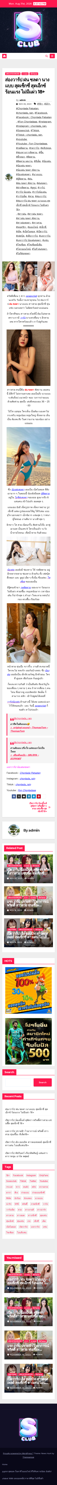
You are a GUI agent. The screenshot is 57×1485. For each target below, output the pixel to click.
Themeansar (28, 1457)
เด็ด (44, 1221)
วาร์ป (45, 1204)
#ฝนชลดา (42, 183)
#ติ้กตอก (20, 156)
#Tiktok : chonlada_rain (29, 134)
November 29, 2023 (21, 1288)
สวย (20, 1209)
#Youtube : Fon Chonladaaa (31, 143)
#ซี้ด (41, 152)
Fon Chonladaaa (27, 790)
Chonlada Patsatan (30, 772)
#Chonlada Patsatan (27, 108)
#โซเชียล (21, 244)
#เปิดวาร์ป (41, 231)
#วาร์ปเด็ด (21, 196)
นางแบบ (25, 74)
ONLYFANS (12, 929)
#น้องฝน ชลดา (23, 165)
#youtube (21, 139)
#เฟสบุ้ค (20, 235)
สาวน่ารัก (41, 1209)
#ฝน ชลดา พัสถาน (25, 183)
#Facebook (41, 112)
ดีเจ (16, 1192)
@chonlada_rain (23, 718)
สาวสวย (10, 1215)
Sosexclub (11, 1181)
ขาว (18, 1187)
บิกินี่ (17, 1204)
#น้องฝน (46, 161)
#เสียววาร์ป (32, 235)
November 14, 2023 (20, 1388)
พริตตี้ (24, 1204)
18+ (8, 1175)
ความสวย (43, 1187)
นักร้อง (17, 1198)
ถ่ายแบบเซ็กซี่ (38, 1192)
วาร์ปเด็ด (10, 1209)
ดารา (26, 897)
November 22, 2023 (21, 1321)
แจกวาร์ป (35, 1226)
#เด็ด (18, 231)
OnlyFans (43, 1175)
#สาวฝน (22, 213)
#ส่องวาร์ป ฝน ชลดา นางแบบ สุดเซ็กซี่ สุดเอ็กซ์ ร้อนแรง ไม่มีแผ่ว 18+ (33, 205)
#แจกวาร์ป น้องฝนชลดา (28, 240)
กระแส (9, 1187)
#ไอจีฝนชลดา (23, 253)
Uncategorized (13, 74)
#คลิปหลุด (45, 148)
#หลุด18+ (21, 227)
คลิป (34, 1187)
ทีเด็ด (8, 1198)
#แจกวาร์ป (44, 235)
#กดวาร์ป (34, 148)
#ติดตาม (30, 156)
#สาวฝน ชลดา (35, 213)
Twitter (33, 1181)
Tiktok (23, 1181)
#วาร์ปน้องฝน (39, 191)
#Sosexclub (22, 130)
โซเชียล (10, 1232)
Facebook (18, 1175)
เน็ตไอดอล (33, 74)
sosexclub (31, 296)
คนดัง (25, 1187)
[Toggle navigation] (52, 56)
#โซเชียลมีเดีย (34, 244)
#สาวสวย (37, 222)
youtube (44, 1181)
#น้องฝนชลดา (23, 174)
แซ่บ (45, 1226)
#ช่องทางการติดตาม (26, 152)
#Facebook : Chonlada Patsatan (34, 117)
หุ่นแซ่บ (20, 1221)
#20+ (47, 103)
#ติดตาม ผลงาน (24, 161)
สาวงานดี (29, 1209)
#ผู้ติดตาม (21, 178)
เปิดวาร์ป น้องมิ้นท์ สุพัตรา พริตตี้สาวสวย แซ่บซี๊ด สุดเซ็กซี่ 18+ (38, 807)
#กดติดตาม (22, 148)
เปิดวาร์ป (23, 1226)
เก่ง (28, 1221)
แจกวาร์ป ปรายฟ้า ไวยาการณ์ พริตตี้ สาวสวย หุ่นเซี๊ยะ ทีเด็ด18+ (28, 905)
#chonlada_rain (24, 112)
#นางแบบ (37, 174)
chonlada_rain (27, 778)
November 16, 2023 (20, 1354)
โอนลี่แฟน (21, 1232)
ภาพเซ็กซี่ (35, 1204)
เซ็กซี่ (36, 1221)
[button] (46, 56)
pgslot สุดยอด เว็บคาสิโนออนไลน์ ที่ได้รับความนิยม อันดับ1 (26, 1471)
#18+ (40, 103)
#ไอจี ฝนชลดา (39, 249)
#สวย (31, 196)
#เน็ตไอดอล (29, 231)
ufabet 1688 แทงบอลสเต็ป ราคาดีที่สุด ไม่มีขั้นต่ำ (22, 1478)
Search (9, 1072)
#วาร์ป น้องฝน (23, 191)
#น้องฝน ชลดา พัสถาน (27, 169)
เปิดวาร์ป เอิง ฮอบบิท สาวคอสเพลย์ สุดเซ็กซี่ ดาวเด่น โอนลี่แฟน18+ (27, 937)
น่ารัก (8, 1204)
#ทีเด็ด (37, 161)
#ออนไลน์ (33, 227)
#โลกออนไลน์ (23, 249)
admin (22, 100)
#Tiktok (35, 130)
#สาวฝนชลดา (23, 222)
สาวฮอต (21, 1215)
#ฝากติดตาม (22, 187)
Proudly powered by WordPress (18, 1453)
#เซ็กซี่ (42, 227)
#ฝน (30, 178)
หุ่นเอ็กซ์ (10, 1221)
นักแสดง (28, 1198)
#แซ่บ (45, 240)
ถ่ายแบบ (25, 1192)
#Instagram (45, 121)
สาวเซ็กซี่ (32, 1215)
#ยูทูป (33, 187)
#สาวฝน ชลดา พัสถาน (27, 218)
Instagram (31, 1175)
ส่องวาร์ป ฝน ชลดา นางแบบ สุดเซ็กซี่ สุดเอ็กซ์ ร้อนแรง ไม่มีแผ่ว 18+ (28, 1283)
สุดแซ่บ (43, 1215)
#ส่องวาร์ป (40, 196)
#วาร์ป (41, 187)
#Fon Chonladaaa (27, 121)
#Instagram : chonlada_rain (31, 126)
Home (4, 1464)
